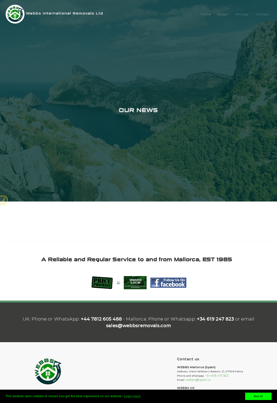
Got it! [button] (258, 396)
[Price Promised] (102, 282)
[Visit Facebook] (168, 283)
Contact (263, 14)
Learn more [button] (132, 396)
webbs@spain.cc (198, 380)
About (222, 14)
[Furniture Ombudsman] (118, 282)
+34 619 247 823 (215, 319)
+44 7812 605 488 (101, 319)
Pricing (242, 14)
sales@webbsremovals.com (138, 325)
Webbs (63, 13)
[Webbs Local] (135, 282)
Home (206, 14)
